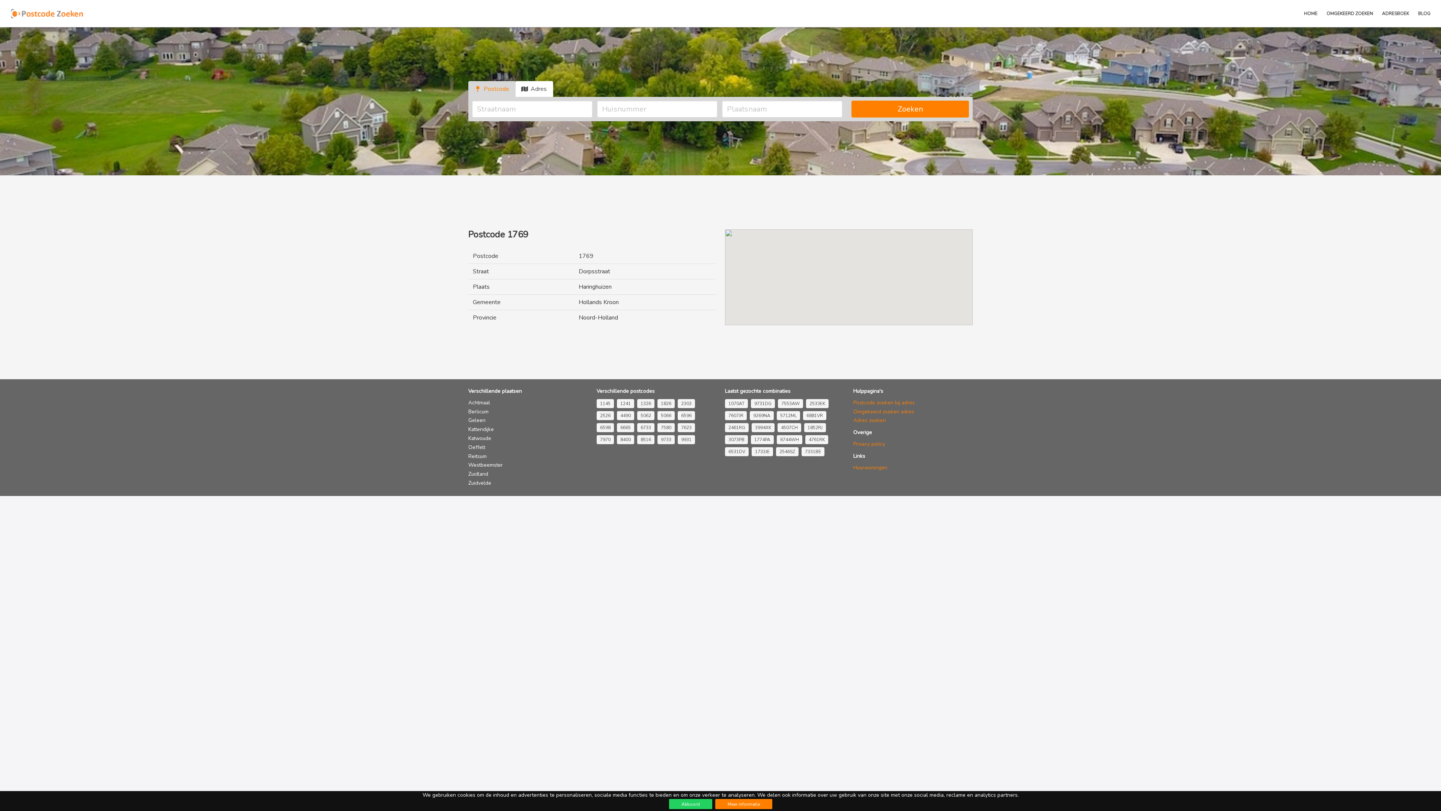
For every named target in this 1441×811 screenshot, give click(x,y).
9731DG (763, 404)
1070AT (736, 404)
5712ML (788, 416)
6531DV (736, 452)
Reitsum (477, 456)
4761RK (817, 440)
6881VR (814, 416)
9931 (686, 440)
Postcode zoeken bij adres (884, 402)
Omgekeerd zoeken (1350, 14)
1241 (625, 404)
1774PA (762, 440)
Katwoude (479, 438)
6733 (646, 428)
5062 (646, 416)
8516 (646, 440)
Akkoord (690, 804)
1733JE (762, 452)
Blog (1424, 14)
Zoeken (910, 109)
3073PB (736, 440)
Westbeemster (485, 465)
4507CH (789, 428)
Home (1311, 14)
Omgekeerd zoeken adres (883, 411)
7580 (666, 428)
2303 (686, 404)
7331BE (813, 452)
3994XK (763, 428)
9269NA (761, 416)
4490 (625, 416)
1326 (646, 404)
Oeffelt (476, 447)
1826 (666, 404)
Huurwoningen (870, 467)
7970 (605, 440)
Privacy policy (869, 444)
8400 (625, 440)
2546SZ (787, 452)
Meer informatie (744, 804)
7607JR (735, 416)
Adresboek (1395, 14)
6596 (686, 416)
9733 (666, 440)
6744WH (789, 440)
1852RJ (815, 428)
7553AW (790, 404)
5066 (666, 416)
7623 (686, 428)
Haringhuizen (595, 287)
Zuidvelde (479, 483)
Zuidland (478, 474)
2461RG (736, 428)
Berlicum (478, 411)
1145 (605, 404)
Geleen (477, 420)
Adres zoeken (869, 420)
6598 (605, 428)
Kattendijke (481, 429)
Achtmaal (479, 402)
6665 (625, 428)
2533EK (817, 404)
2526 (605, 416)
